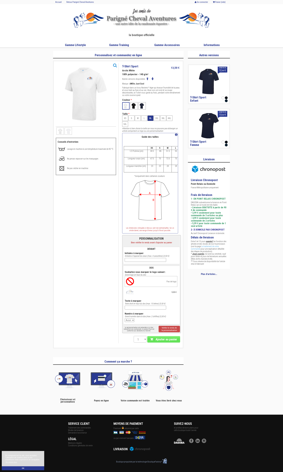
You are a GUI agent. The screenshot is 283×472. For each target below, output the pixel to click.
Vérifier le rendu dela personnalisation (169, 329)
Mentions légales (75, 443)
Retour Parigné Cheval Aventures (80, 2)
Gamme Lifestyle (75, 45)
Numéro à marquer (134, 314)
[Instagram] (205, 442)
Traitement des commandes (79, 428)
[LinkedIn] (198, 442)
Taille (125, 114)
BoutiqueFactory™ (155, 462)
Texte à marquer (133, 301)
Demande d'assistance (77, 433)
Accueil (58, 2)
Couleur (127, 100)
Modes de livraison (76, 430)
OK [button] (23, 468)
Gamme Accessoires (167, 45)
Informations (212, 45)
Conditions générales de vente (80, 445)
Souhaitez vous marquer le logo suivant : (145, 272)
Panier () (220, 2)
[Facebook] (192, 442)
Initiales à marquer (134, 253)
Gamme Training (119, 45)
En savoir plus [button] (11, 462)
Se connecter (202, 2)
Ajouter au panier (166, 339)
